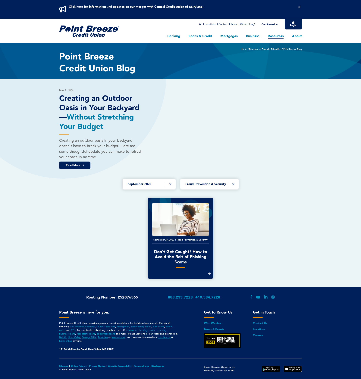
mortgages (123, 326)
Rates (234, 24)
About (297, 36)
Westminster (118, 337)
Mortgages (229, 36)
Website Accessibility (120, 366)
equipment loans (106, 333)
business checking (137, 330)
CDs (73, 330)
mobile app (164, 337)
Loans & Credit (200, 36)
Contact (223, 24)
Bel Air (62, 337)
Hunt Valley (74, 337)
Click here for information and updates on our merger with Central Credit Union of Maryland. (136, 7)
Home (244, 49)
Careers (258, 335)
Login (293, 25)
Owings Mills (89, 337)
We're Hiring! (247, 24)
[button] (200, 24)
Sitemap (63, 366)
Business (252, 36)
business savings (158, 330)
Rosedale (103, 337)
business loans (67, 333)
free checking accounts (82, 326)
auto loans (158, 326)
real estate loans (86, 333)
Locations (210, 24)
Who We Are (212, 323)
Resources (276, 36)
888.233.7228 (180, 297)
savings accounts (105, 326)
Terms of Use (141, 366)
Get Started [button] (268, 24)
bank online (65, 341)
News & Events (214, 329)
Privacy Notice (97, 366)
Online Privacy (79, 366)
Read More (73, 165)
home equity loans (140, 326)
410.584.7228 (207, 297)
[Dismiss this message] (299, 7)
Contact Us (260, 323)
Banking (173, 36)
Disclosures (157, 366)
